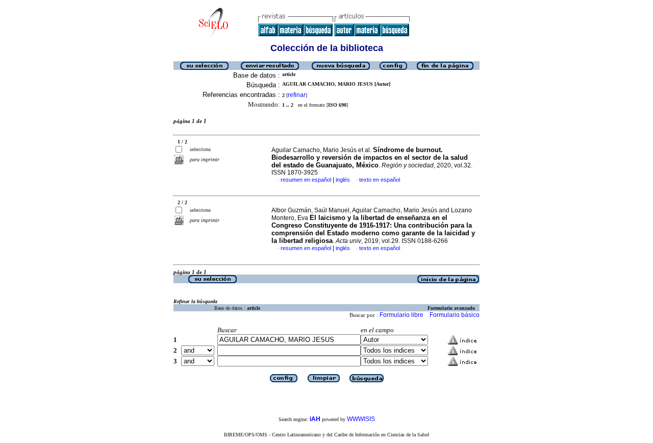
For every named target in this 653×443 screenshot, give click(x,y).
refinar (297, 95)
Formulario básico (455, 314)
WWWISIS (361, 419)
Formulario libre (401, 314)
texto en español (379, 180)
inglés (343, 180)
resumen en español (306, 180)
